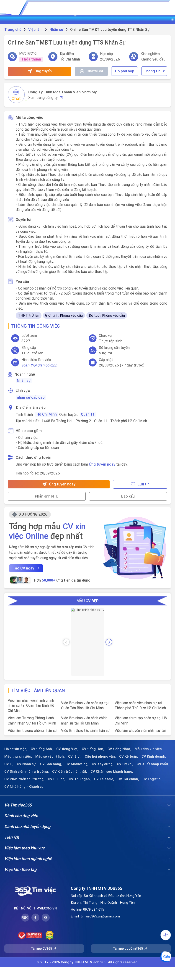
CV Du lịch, (56, 779)
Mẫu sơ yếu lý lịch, (50, 756)
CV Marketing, (76, 764)
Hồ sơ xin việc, (15, 749)
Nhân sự (24, 380)
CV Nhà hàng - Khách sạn (25, 787)
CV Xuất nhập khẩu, (153, 764)
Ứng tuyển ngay (102, 464)
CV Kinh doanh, (154, 756)
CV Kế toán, (128, 756)
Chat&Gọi (95, 71)
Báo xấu (128, 496)
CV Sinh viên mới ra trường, (26, 771)
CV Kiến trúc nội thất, (69, 771)
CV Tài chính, (128, 779)
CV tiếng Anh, (42, 749)
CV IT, (8, 764)
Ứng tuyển (43, 71)
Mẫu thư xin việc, (18, 756)
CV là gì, (74, 756)
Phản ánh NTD (47, 496)
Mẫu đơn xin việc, (149, 749)
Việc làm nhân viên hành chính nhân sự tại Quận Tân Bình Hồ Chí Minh (31, 705)
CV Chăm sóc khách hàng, (111, 771)
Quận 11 (88, 414)
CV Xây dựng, (102, 764)
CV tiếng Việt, (67, 749)
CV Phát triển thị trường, (24, 779)
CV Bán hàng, (51, 764)
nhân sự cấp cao (31, 397)
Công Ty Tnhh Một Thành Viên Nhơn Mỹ (62, 92)
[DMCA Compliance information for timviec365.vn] (50, 935)
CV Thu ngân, (80, 779)
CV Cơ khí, (125, 764)
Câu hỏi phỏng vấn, (100, 756)
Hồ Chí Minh (46, 414)
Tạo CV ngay (23, 568)
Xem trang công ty (43, 97)
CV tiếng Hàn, (93, 749)
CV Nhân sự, (27, 764)
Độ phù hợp (124, 71)
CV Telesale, (104, 779)
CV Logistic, (152, 779)
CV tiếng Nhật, (119, 749)
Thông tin (152, 71)
